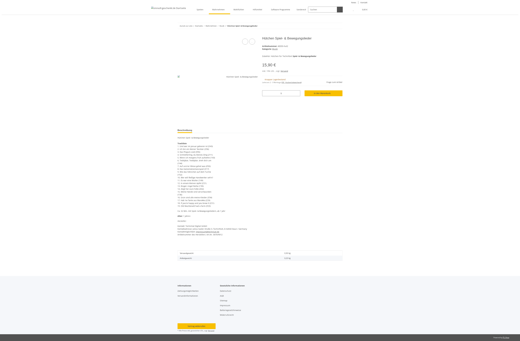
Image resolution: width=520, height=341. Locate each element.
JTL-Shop (506, 337)
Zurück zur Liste (186, 26)
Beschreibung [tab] (185, 130)
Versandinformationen (188, 296)
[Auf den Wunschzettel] (252, 42)
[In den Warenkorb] (180, 34)
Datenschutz (225, 291)
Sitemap (223, 300)
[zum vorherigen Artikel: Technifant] (334, 26)
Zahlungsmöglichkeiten (188, 291)
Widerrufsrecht (227, 315)
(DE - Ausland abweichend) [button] (291, 82)
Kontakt (363, 2)
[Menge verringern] (265, 93)
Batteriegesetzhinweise (230, 310)
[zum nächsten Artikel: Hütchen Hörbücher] (339, 26)
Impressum (225, 305)
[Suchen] (340, 9)
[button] (348, 9)
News (353, 2)
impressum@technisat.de (207, 231)
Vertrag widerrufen (196, 326)
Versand (284, 71)
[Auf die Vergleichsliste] (245, 42)
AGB (222, 296)
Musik (275, 49)
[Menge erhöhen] (297, 93)
